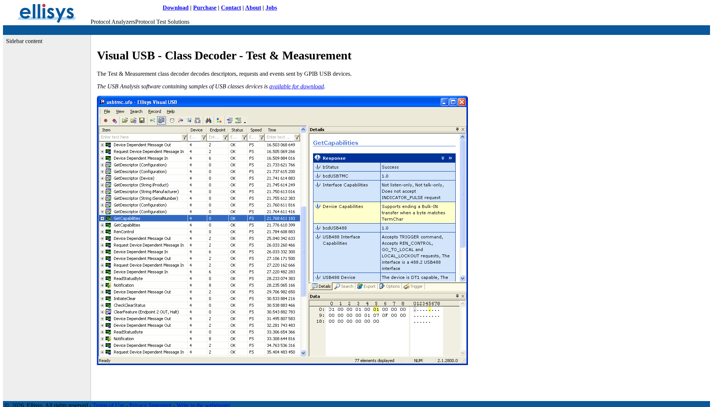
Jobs (271, 7)
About (253, 7)
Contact (231, 7)
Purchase (204, 7)
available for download (296, 86)
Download (176, 7)
